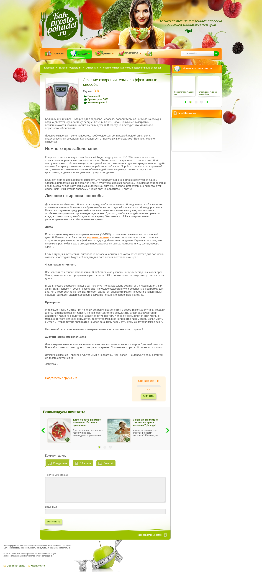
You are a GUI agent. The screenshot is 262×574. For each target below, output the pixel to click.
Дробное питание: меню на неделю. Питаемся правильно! (87, 422)
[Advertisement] (198, 207)
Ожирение (92, 67)
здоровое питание (98, 237)
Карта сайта (38, 565)
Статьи (82, 53)
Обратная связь (16, 565)
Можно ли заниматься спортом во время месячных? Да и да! (145, 422)
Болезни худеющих (69, 67)
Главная (57, 53)
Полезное (131, 53)
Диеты (106, 53)
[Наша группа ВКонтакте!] (165, 535)
